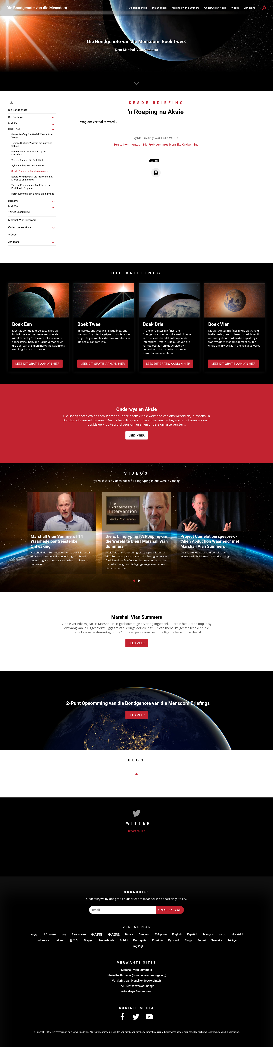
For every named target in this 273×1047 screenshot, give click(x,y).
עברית (222, 934)
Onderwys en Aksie (215, 7)
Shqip (188, 940)
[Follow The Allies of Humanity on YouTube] (149, 1017)
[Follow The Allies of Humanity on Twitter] (135, 1017)
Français (208, 934)
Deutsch (144, 934)
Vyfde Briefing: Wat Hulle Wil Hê (28, 165)
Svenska (216, 940)
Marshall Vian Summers (185, 7)
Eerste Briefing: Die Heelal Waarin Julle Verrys (31, 136)
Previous (21, 532)
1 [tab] (134, 581)
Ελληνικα (161, 934)
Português (139, 940)
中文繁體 (114, 934)
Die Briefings (159, 7)
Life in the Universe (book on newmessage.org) (136, 975)
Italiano (59, 940)
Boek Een (13, 123)
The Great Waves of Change (136, 986)
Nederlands (106, 940)
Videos (235, 7)
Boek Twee (14, 129)
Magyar (89, 940)
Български (79, 934)
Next (252, 532)
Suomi (201, 940)
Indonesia (43, 940)
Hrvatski (237, 934)
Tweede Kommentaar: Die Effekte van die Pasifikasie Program (33, 187)
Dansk (129, 934)
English (177, 934)
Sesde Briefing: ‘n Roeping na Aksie (29, 171)
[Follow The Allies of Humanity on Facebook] (122, 1017)
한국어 (74, 940)
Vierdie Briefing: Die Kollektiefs (27, 160)
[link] (53, 117)
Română (157, 940)
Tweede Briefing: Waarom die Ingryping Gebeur (31, 144)
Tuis (10, 102)
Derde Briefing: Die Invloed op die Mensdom (28, 153)
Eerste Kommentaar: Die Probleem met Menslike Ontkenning (32, 178)
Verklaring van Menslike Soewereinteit (136, 980)
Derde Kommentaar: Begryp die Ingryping (32, 193)
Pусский (173, 940)
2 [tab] (139, 581)
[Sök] (264, 8)
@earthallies (136, 831)
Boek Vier (13, 206)
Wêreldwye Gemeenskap (136, 991)
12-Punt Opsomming (19, 212)
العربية (34, 934)
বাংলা (64, 934)
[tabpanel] (61, 533)
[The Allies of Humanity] (37, 8)
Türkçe (232, 940)
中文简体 (97, 934)
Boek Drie (13, 200)
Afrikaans (50, 934)
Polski (124, 940)
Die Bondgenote (138, 7)
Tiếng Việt (136, 946)
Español (192, 934)
